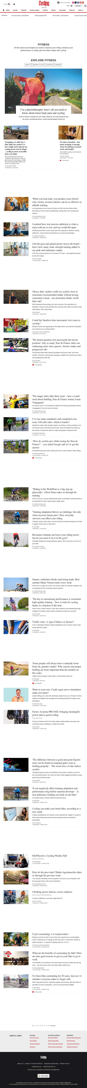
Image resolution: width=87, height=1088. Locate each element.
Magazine (62, 10)
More (80, 10)
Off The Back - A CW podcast (60, 15)
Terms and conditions (51, 1063)
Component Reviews (73, 1044)
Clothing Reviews (72, 1047)
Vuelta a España (35, 1044)
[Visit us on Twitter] (76, 3)
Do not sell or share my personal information (43, 1069)
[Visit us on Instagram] (73, 3)
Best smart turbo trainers (55, 1044)
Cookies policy (37, 1066)
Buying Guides (34, 10)
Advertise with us (49, 1066)
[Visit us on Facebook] (78, 3)
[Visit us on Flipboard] (83, 3)
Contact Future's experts (33, 1063)
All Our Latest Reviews (74, 1037)
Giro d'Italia (33, 1040)
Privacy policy (65, 1063)
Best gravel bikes (53, 1040)
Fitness (45, 10)
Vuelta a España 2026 (40, 15)
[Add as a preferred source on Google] (43, 1076)
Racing (15, 10)
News (8, 10)
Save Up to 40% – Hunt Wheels (20, 15)
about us (20, 1063)
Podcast (72, 10)
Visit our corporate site (65, 1082)
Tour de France (34, 1037)
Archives (52, 1025)
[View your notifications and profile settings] (14, 4)
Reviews (23, 10)
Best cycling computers (55, 1047)
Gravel (53, 10)
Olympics (32, 1047)
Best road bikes (53, 1037)
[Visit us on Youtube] (80, 3)
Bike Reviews (71, 1040)
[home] (3, 10)
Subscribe (78, 5)
